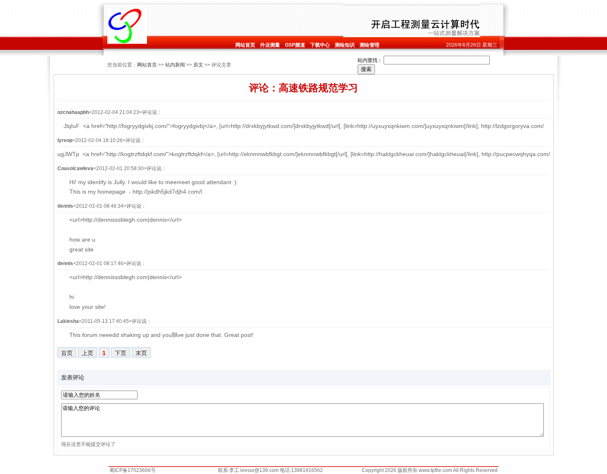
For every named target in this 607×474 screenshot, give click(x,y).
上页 (87, 353)
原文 (198, 65)
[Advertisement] (244, 19)
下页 (120, 353)
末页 (141, 353)
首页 (67, 353)
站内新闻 (175, 65)
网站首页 (147, 65)
